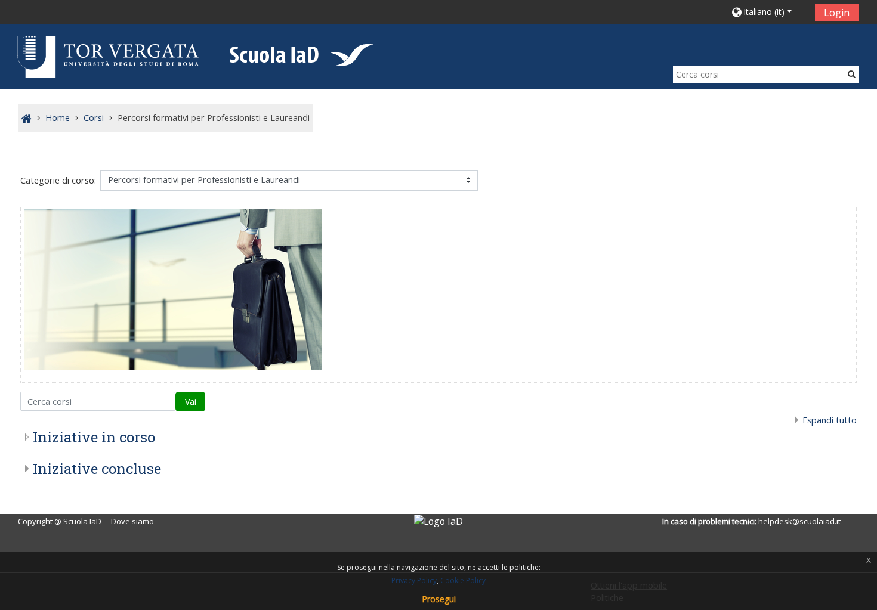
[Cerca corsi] (851, 73)
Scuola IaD (82, 521)
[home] (193, 55)
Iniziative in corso (94, 437)
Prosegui (439, 599)
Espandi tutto (829, 420)
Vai (190, 401)
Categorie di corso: (58, 180)
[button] (768, 11)
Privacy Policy (414, 580)
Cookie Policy (463, 580)
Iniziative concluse (97, 468)
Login (837, 12)
